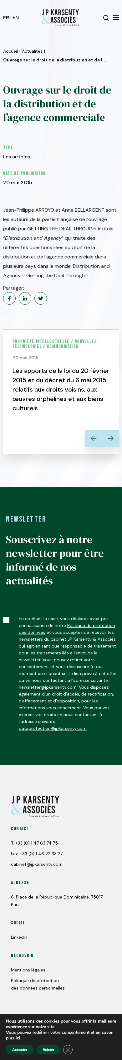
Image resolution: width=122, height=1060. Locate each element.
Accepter (20, 1049)
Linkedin (19, 937)
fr (6, 17)
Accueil (10, 51)
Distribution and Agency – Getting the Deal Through (56, 271)
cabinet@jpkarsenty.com (37, 864)
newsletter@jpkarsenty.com (48, 687)
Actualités (32, 51)
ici (18, 1038)
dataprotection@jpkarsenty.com (53, 728)
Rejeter (48, 1049)
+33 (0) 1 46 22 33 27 (41, 853)
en (16, 17)
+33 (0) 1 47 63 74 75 (36, 843)
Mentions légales (28, 970)
